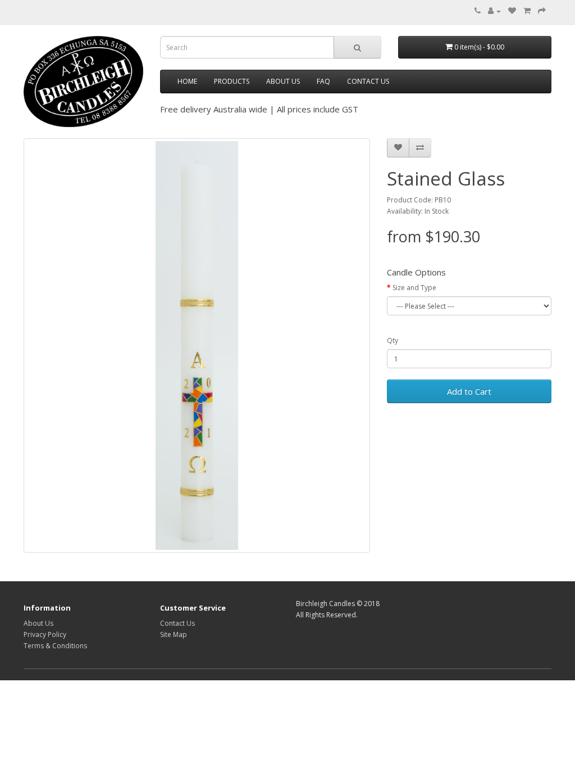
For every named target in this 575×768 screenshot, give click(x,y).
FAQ (323, 81)
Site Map (173, 634)
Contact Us (177, 623)
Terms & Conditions (55, 645)
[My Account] (494, 11)
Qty (392, 340)
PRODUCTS (231, 81)
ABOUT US (283, 81)
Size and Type (414, 287)
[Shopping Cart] (527, 11)
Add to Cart (469, 391)
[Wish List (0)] (512, 11)
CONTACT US (368, 81)
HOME (187, 81)
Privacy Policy (45, 634)
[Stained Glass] (197, 345)
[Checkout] (542, 11)
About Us (38, 623)
